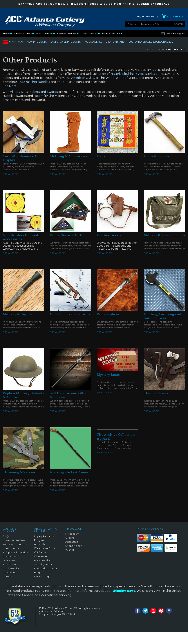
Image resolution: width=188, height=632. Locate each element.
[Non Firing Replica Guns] (70, 289)
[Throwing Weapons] (23, 448)
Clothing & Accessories (68, 156)
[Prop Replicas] (117, 289)
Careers (7, 576)
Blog (37, 572)
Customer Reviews (14, 540)
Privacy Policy (42, 560)
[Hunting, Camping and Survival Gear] (164, 289)
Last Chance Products (65, 41)
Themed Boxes (156, 393)
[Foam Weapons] (164, 131)
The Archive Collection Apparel (116, 437)
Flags (101, 156)
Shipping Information (15, 552)
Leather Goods (109, 235)
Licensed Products (67, 33)
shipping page (124, 590)
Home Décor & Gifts (66, 235)
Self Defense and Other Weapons (69, 395)
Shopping (175, 16)
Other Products (89, 33)
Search (178, 24)
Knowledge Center (45, 568)
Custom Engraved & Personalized (151, 41)
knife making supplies (34, 82)
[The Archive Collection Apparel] (117, 429)
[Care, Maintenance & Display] (23, 131)
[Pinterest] (161, 611)
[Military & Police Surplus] (164, 210)
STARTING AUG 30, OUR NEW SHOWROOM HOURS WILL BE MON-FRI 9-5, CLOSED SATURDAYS (94, 3)
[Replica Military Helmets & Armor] (23, 368)
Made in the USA (111, 33)
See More (10, 86)
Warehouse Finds (44, 548)
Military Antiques (17, 314)
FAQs (6, 536)
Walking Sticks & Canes (69, 472)
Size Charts (9, 564)
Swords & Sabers (23, 33)
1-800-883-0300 (165, 49)
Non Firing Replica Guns (70, 314)
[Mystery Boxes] (117, 359)
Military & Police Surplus (164, 235)
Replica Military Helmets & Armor (23, 395)
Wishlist (69, 549)
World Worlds (116, 78)
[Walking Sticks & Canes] (70, 448)
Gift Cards (16, 41)
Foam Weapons (156, 156)
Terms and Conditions (16, 544)
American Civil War (84, 78)
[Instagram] (169, 611)
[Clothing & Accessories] (70, 131)
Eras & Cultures (44, 33)
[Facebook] (137, 611)
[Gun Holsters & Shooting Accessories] (23, 210)
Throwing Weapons (19, 472)
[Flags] (117, 131)
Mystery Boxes (108, 375)
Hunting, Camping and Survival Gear (162, 316)
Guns (160, 74)
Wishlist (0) (152, 16)
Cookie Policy (11, 568)
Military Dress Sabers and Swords (34, 92)
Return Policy (11, 548)
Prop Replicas (108, 314)
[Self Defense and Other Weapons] (70, 368)
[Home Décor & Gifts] (70, 210)
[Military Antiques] (23, 289)
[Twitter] (145, 611)
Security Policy (43, 564)
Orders (69, 537)
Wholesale (40, 556)
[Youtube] (153, 611)
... (137, 78)
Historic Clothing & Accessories (133, 74)
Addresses (71, 541)
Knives (6, 33)
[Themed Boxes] (164, 368)
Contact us (9, 572)
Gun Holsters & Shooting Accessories (23, 237)
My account (72, 533)
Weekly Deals (93, 41)
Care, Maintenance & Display (20, 158)
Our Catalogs (42, 576)
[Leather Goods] (117, 210)
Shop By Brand (115, 41)
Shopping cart (73, 545)
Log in (140, 16)
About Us (39, 544)
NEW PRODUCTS (37, 41)
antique (62, 82)
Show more (11, 174)
